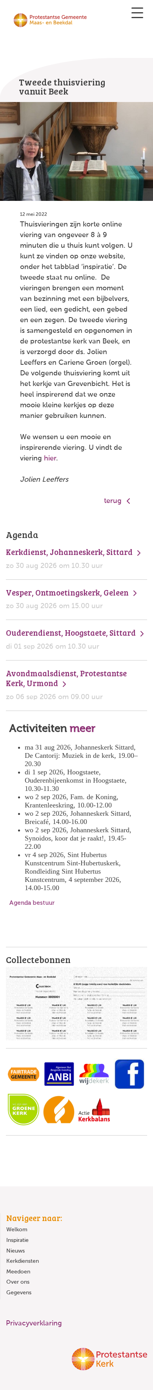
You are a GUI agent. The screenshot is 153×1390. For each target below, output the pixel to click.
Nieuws (15, 1251)
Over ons (17, 1282)
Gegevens (18, 1292)
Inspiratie (17, 1240)
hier (50, 458)
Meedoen (18, 1272)
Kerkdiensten (22, 1261)
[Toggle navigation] (137, 13)
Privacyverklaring (34, 1323)
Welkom (16, 1229)
